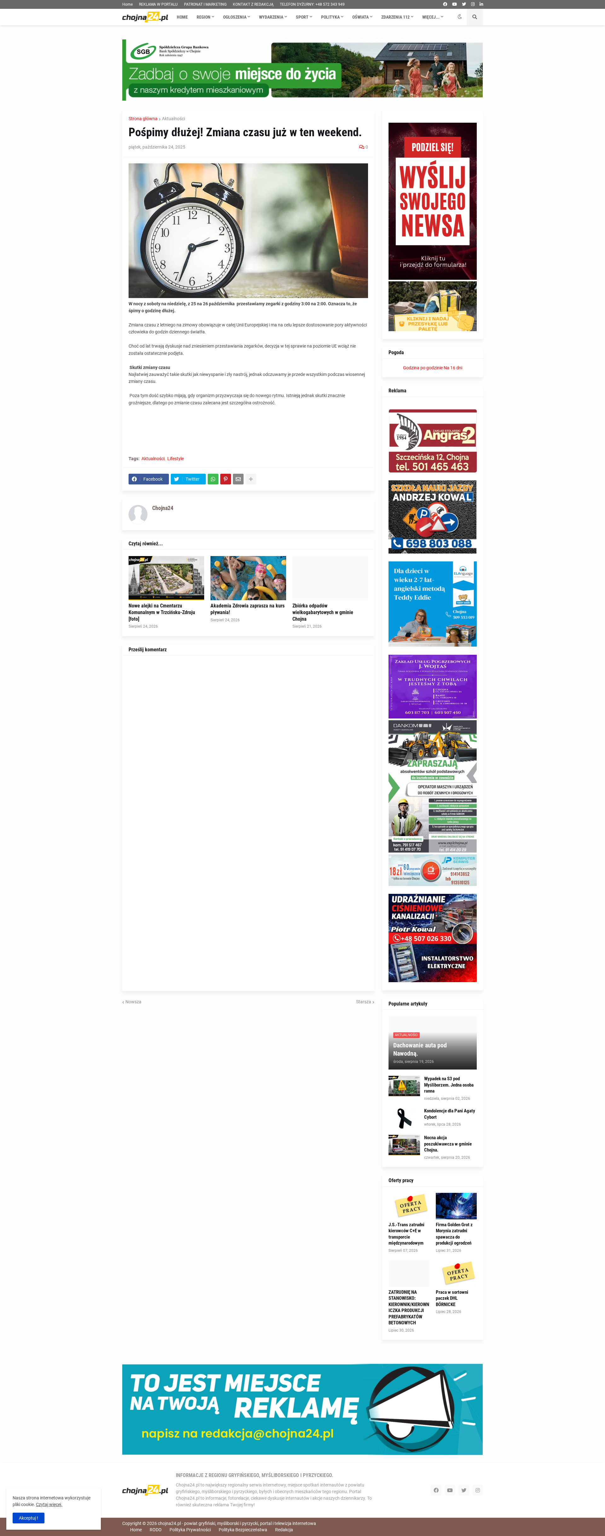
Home (127, 4)
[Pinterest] (225, 479)
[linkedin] (481, 4)
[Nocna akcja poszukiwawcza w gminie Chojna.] (404, 1145)
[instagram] (473, 4)
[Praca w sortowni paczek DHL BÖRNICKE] (456, 1273)
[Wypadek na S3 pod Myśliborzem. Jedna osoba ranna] (404, 1086)
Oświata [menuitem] (360, 17)
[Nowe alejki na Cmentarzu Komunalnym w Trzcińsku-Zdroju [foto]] (166, 578)
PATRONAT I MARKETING (205, 4)
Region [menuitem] (203, 17)
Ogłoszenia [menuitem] (234, 17)
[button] (460, 17)
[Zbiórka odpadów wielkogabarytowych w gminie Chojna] (330, 578)
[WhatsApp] (213, 479)
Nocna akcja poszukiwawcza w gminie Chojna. (448, 1144)
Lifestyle (175, 458)
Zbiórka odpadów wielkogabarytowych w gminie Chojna (322, 612)
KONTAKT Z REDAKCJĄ (253, 4)
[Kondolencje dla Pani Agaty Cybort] (404, 1118)
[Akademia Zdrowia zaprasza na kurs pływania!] (248, 578)
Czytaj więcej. (49, 1504)
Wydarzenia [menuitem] (271, 17)
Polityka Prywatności (190, 1529)
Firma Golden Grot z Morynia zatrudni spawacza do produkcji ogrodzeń (454, 1234)
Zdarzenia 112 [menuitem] (395, 17)
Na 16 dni (453, 367)
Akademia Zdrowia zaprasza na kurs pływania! (247, 609)
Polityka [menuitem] (330, 17)
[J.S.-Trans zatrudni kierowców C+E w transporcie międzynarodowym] (409, 1206)
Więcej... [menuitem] (431, 17)
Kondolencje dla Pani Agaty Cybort (449, 1114)
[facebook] (445, 4)
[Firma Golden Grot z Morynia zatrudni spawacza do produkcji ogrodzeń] (456, 1206)
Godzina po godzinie (423, 367)
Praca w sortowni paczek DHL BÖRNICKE (452, 1298)
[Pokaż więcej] (250, 479)
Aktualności (173, 118)
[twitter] (464, 4)
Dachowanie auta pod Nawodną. (420, 1049)
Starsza (363, 1001)
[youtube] (454, 4)
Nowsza (133, 1001)
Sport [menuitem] (302, 17)
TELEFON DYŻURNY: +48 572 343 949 (312, 4)
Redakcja (284, 1529)
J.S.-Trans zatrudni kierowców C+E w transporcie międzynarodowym (406, 1234)
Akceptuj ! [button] (28, 1518)
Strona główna (143, 118)
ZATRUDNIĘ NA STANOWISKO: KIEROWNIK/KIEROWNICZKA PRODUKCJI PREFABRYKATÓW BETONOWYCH (409, 1307)
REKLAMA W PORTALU (158, 4)
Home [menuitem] (182, 17)
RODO (156, 1529)
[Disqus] (248, 741)
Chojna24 (162, 508)
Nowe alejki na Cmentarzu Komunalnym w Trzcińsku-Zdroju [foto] (162, 612)
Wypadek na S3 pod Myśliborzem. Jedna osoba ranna (449, 1085)
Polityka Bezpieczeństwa (243, 1529)
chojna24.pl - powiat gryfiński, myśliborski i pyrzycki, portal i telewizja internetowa (237, 1523)
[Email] (238, 479)
